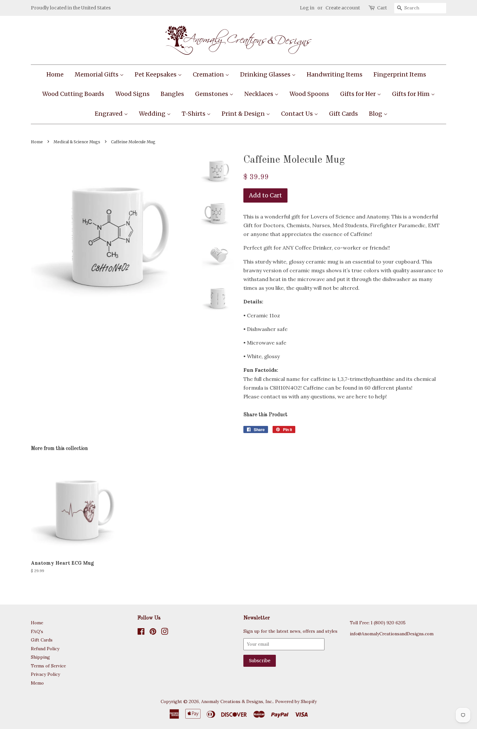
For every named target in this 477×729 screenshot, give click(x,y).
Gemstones (212, 94)
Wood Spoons (309, 94)
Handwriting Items (334, 74)
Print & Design (244, 113)
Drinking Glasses (266, 74)
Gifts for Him (411, 94)
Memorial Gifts (97, 74)
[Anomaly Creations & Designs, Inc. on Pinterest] (152, 633)
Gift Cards (343, 113)
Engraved (109, 113)
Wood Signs (132, 94)
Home (55, 74)
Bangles (172, 94)
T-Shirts (194, 113)
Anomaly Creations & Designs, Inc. (237, 701)
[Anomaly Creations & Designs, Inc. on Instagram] (164, 633)
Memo (37, 683)
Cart (382, 8)
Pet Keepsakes (156, 74)
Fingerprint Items (399, 74)
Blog (376, 113)
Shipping (40, 657)
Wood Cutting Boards (73, 94)
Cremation (209, 74)
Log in (307, 8)
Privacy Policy (45, 674)
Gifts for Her (358, 94)
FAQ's (37, 631)
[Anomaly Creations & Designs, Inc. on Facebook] (141, 633)
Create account (342, 8)
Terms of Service (48, 666)
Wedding (153, 113)
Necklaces (259, 94)
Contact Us (297, 113)
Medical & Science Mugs (77, 141)
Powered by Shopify (296, 701)
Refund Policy (45, 649)
